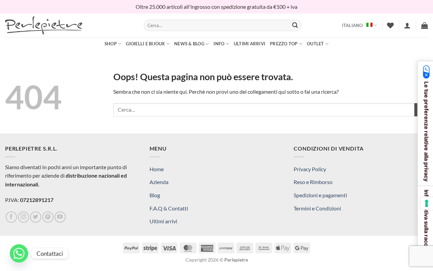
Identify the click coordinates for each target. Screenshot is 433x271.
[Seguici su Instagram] (23, 217)
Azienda (159, 182)
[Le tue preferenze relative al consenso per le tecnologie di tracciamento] (426, 203)
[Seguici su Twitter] (35, 217)
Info (218, 43)
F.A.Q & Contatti (169, 208)
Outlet (315, 43)
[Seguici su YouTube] (60, 217)
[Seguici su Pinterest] (47, 217)
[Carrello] (424, 25)
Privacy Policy (310, 169)
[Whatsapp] (19, 253)
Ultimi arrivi (249, 43)
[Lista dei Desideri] (390, 25)
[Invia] (295, 25)
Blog (155, 195)
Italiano (352, 25)
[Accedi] (407, 25)
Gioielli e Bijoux (145, 43)
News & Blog (189, 43)
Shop (111, 43)
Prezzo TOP (284, 43)
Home (157, 169)
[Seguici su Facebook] (11, 217)
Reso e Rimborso (313, 182)
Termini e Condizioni (317, 208)
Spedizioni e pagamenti (320, 195)
